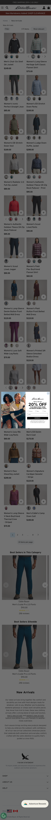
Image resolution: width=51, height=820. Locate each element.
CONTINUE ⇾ (37, 418)
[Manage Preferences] (3, 816)
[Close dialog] (48, 393)
